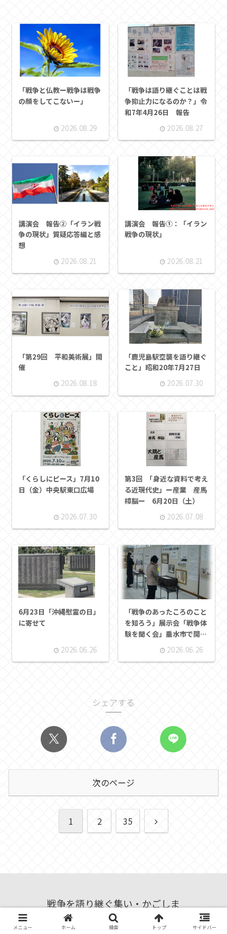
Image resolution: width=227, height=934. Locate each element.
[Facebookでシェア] (113, 739)
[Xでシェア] (54, 739)
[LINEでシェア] (173, 739)
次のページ (113, 782)
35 (128, 821)
